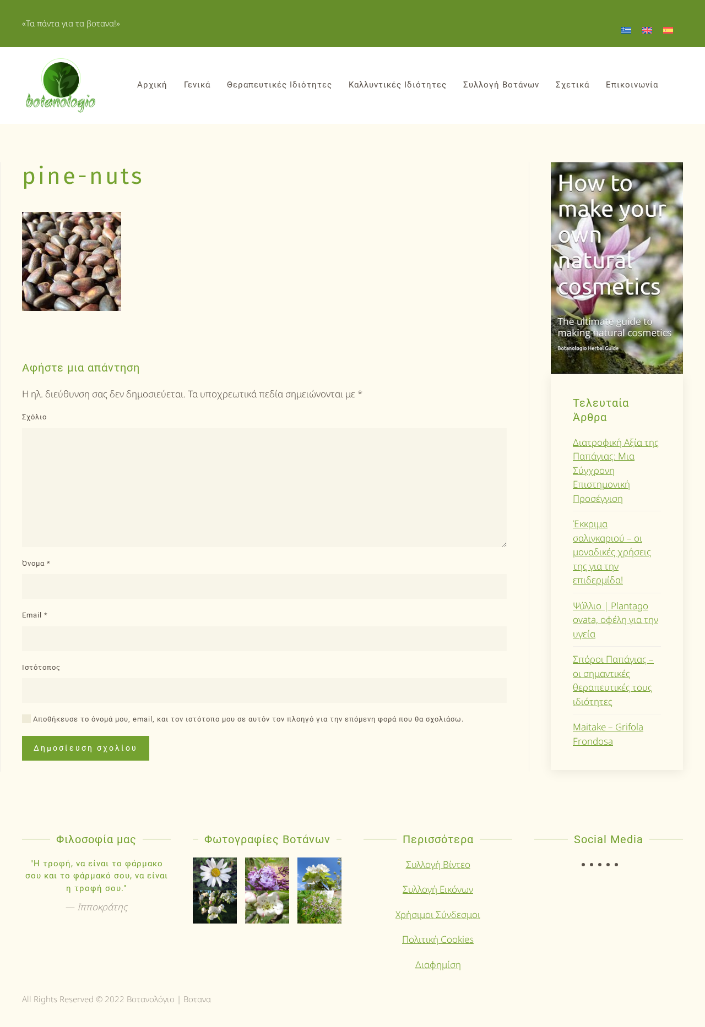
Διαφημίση (438, 964)
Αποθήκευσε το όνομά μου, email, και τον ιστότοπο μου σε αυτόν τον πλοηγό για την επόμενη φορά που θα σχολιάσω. (247, 719)
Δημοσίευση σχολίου (86, 748)
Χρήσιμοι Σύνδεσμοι (437, 914)
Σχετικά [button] (572, 85)
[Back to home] (60, 85)
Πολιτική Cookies (438, 939)
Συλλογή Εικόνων (438, 889)
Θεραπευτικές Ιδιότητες (279, 85)
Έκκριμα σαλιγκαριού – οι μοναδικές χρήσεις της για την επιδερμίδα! (612, 551)
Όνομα (36, 563)
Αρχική (152, 85)
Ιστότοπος (41, 667)
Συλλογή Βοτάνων (501, 85)
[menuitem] (626, 30)
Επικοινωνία (632, 85)
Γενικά (197, 85)
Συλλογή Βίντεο (438, 864)
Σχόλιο (34, 417)
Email (35, 615)
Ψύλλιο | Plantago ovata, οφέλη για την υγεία (615, 619)
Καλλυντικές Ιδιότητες (398, 85)
